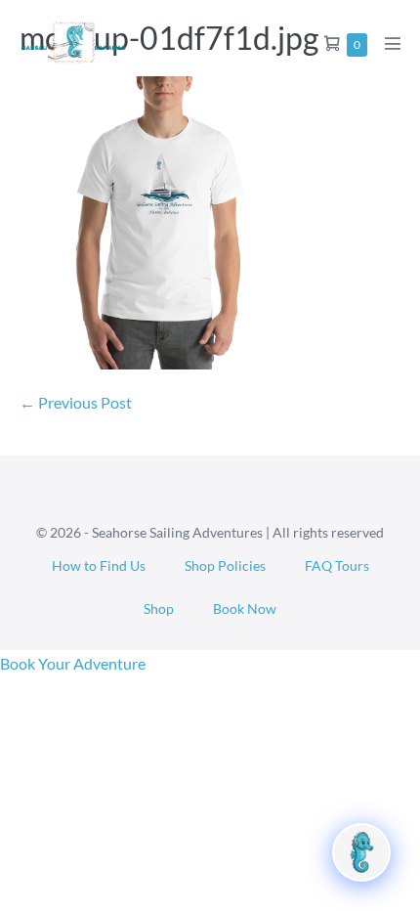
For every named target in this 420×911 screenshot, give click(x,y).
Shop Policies (225, 565)
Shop (159, 608)
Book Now (244, 608)
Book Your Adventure (73, 663)
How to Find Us (99, 565)
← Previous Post (76, 402)
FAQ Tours (337, 565)
